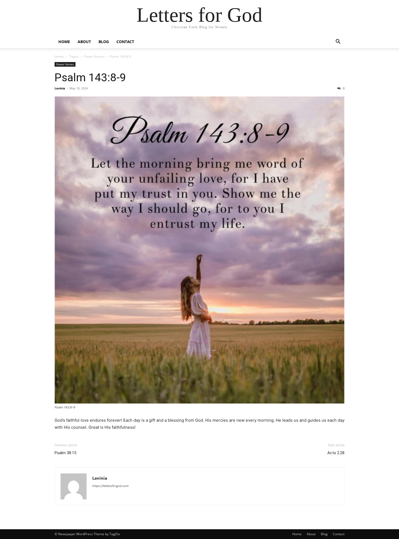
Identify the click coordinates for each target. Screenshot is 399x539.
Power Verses (94, 56)
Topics (74, 56)
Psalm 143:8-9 (90, 77)
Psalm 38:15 (65, 452)
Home (64, 41)
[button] (337, 42)
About (84, 41)
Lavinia (60, 88)
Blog (104, 41)
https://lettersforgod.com (110, 486)
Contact (125, 41)
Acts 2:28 (335, 452)
